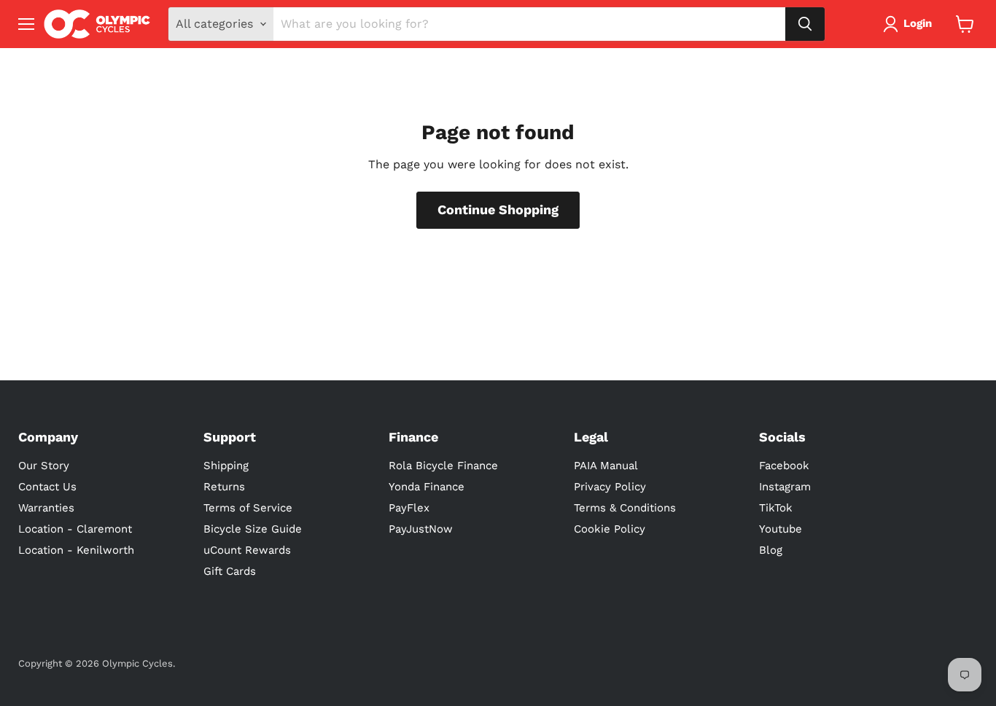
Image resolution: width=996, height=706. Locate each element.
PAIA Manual (606, 465)
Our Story (43, 465)
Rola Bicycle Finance (443, 465)
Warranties (46, 507)
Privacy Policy (610, 486)
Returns (224, 486)
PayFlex (409, 507)
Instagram (785, 486)
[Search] (805, 24)
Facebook (784, 465)
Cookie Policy (609, 529)
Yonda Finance (426, 486)
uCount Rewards (247, 550)
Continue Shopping (498, 209)
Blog (770, 550)
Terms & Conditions (625, 507)
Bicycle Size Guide (252, 529)
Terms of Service (247, 507)
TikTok (776, 507)
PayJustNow (421, 529)
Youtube (780, 529)
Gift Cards (229, 571)
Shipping (226, 465)
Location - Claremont (75, 529)
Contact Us (47, 486)
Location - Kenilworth (76, 550)
